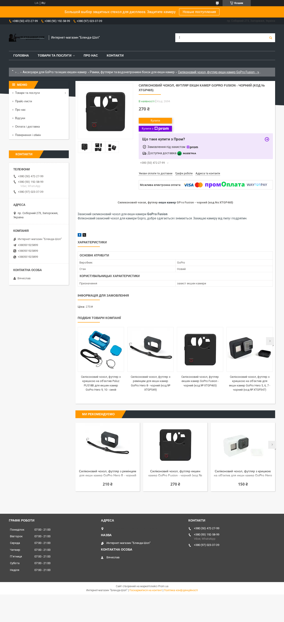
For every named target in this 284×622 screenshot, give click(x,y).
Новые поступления (199, 12)
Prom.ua (163, 586)
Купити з (147, 128)
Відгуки (20, 118)
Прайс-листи (23, 101)
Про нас (91, 55)
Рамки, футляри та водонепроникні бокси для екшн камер (132, 72)
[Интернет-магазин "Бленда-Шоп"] (26, 38)
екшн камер (167, 202)
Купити (155, 120)
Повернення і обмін (28, 135)
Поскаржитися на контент (145, 590)
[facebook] (79, 235)
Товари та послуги (54, 55)
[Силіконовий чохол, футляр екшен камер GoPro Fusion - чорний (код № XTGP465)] (200, 349)
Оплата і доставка (27, 126)
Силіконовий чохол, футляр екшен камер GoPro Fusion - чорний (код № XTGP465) (200, 381)
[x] (84, 235)
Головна (21, 55)
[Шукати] (270, 37)
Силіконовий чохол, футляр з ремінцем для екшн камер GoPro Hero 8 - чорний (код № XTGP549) (107, 473)
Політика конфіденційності (181, 590)
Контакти (115, 55)
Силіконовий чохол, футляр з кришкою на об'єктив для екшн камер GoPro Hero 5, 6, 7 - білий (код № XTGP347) (243, 473)
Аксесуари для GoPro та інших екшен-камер (55, 72)
